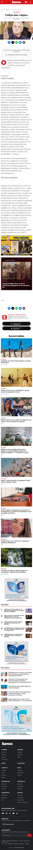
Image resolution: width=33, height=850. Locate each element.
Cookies (27, 843)
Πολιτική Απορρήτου (18, 843)
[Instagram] (6, 813)
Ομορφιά (4, 770)
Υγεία (3, 772)
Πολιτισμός (21, 763)
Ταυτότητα (20, 795)
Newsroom (19, 18)
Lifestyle (4, 767)
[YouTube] (13, 813)
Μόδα (3, 777)
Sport (3, 763)
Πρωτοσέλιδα (6, 781)
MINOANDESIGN (19, 847)
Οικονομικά (4, 786)
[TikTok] (17, 813)
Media (18, 757)
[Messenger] (20, 42)
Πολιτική (4, 754)
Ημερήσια (19, 770)
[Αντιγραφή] (23, 42)
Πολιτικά (4, 788)
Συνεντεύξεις (20, 786)
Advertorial (4, 795)
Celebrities (20, 752)
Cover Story (4, 759)
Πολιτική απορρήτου (22, 802)
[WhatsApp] (16, 42)
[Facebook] (9, 42)
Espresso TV (21, 781)
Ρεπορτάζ (4, 752)
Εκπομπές (19, 784)
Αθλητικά (4, 784)
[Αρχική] (7, 743)
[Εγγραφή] (29, 835)
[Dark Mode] (26, 2)
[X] (10, 813)
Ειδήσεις (4, 749)
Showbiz (20, 749)
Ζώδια (19, 767)
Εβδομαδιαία (20, 772)
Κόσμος (3, 757)
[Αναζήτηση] (30, 2)
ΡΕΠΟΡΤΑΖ (17, 12)
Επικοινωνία (20, 797)
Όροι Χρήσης (20, 800)
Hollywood (20, 754)
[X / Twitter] (12, 42)
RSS (3, 800)
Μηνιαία (19, 775)
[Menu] (2, 2)
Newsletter (4, 797)
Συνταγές (4, 775)
